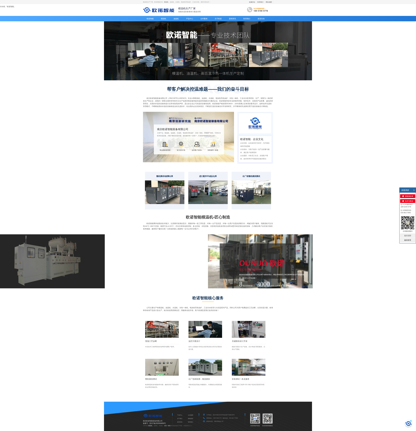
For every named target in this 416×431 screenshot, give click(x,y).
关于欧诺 (218, 18)
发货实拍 (261, 18)
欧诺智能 (150, 18)
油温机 (176, 18)
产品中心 (189, 18)
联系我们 (260, 2)
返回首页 (407, 240)
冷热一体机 (167, 425)
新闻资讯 (232, 18)
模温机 (166, 2)
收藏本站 (252, 2)
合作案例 (203, 18)
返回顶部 (407, 235)
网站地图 (269, 2)
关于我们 (179, 418)
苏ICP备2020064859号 (158, 423)
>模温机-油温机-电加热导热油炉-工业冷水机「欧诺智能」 (159, 10)
